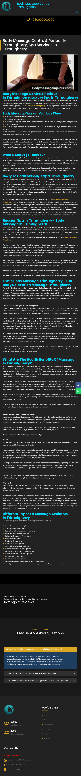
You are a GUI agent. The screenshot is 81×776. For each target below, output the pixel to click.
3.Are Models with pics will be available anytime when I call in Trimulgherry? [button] (37, 680)
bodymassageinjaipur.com (17, 764)
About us (47, 720)
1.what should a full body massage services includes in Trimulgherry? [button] (34, 649)
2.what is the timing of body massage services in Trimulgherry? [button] (32, 673)
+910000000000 (42, 19)
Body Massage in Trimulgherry (33, 106)
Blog (45, 734)
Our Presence (49, 724)
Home (46, 715)
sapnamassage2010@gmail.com (19, 760)
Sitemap (47, 738)
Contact (47, 729)
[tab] (40, 649)
